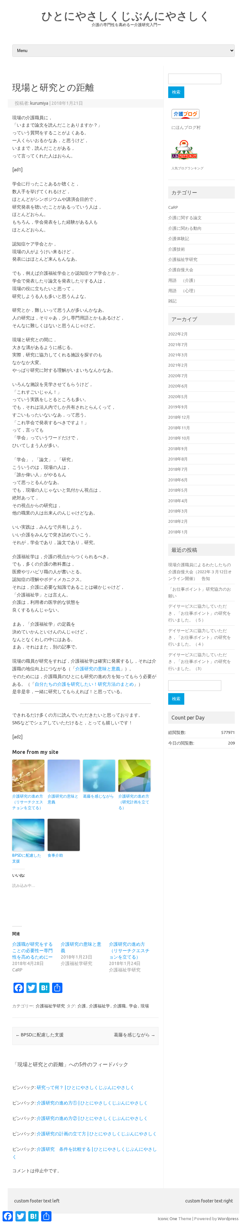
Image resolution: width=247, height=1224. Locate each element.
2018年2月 (178, 521)
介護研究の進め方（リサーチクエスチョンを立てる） (27, 802)
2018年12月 (179, 417)
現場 (145, 1006)
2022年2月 (178, 334)
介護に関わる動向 (185, 228)
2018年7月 (178, 469)
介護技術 (176, 249)
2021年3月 (178, 355)
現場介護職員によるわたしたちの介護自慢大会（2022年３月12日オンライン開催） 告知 (200, 571)
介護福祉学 (99, 1006)
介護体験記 (178, 238)
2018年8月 (178, 459)
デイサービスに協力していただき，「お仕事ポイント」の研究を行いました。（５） (199, 613)
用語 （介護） (182, 280)
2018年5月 (178, 490)
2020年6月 (178, 386)
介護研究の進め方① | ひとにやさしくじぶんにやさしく (92, 1102)
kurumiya (39, 103)
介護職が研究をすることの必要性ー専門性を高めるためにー (32, 951)
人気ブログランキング (187, 168)
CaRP (173, 207)
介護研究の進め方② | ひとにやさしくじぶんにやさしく (92, 1118)
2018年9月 (178, 448)
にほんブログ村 (186, 127)
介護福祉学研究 (50, 1006)
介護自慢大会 (180, 269)
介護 (82, 1006)
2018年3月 (178, 511)
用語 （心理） (182, 290)
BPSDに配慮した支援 (26, 858)
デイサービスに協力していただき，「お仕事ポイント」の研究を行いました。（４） (199, 637)
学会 (133, 1006)
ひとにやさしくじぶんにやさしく (125, 15)
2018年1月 (178, 532)
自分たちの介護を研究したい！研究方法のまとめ (84, 684)
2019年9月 (178, 407)
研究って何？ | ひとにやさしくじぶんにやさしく (85, 1087)
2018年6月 (178, 480)
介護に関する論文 (185, 217)
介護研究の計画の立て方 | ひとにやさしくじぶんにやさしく (97, 1133)
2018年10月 (179, 438)
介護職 (119, 1006)
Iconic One (167, 1218)
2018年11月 (179, 427)
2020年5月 (178, 396)
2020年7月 (178, 375)
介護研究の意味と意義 (97, 668)
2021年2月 (178, 365)
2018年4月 (178, 500)
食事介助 (55, 855)
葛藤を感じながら (98, 796)
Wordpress (228, 1218)
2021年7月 (178, 344)
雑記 (172, 301)
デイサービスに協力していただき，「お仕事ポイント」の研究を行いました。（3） (199, 661)
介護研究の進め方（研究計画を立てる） (133, 802)
